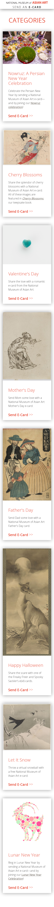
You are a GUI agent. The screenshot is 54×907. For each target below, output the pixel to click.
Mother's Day (21, 390)
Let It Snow (19, 760)
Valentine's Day (23, 274)
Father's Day (20, 510)
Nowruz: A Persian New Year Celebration (26, 78)
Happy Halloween (25, 665)
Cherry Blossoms (25, 175)
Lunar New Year (24, 855)
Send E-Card (20, 115)
